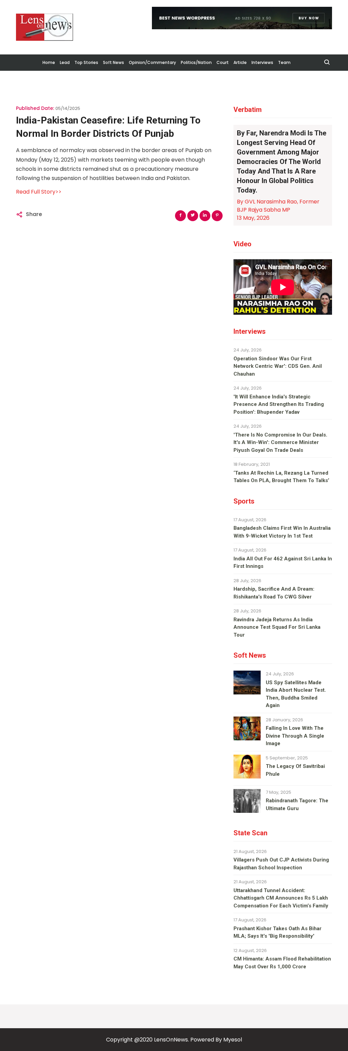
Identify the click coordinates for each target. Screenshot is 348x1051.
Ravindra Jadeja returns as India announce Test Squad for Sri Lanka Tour (276, 627)
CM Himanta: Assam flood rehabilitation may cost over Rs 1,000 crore (282, 963)
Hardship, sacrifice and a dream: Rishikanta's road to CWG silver (273, 593)
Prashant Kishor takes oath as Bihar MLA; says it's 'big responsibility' (277, 932)
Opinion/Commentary (152, 62)
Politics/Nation (196, 62)
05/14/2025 (67, 108)
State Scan (250, 833)
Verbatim (247, 109)
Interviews (262, 62)
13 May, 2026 (253, 218)
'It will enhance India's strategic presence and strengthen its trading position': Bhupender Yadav (278, 404)
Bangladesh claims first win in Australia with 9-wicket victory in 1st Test (282, 532)
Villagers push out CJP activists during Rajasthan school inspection (281, 864)
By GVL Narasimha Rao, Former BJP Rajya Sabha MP (278, 206)
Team (284, 62)
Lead (65, 62)
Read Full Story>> (39, 192)
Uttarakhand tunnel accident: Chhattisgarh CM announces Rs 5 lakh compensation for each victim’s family (280, 898)
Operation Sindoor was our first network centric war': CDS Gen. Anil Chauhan (277, 366)
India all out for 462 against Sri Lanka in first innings (282, 563)
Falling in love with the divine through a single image (295, 735)
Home (48, 62)
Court (222, 62)
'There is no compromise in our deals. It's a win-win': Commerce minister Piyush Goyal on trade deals (280, 442)
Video (242, 244)
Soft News (113, 62)
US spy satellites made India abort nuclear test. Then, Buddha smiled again (296, 694)
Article (240, 62)
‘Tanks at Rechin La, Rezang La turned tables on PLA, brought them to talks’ (281, 477)
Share (34, 214)
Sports (244, 501)
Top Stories (86, 62)
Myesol (232, 1040)
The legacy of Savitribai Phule (295, 770)
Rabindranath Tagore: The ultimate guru (297, 804)
